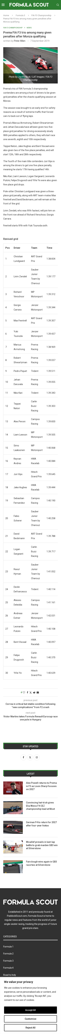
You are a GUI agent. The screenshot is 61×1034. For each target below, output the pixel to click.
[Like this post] (24, 692)
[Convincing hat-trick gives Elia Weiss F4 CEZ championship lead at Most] (13, 807)
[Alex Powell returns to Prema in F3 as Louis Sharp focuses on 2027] (13, 787)
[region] (30, 1005)
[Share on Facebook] (27, 692)
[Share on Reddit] (34, 692)
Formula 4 (8, 967)
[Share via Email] (38, 692)
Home (6, 15)
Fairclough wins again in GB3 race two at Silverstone (41, 863)
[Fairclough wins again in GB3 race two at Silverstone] (13, 866)
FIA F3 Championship (41, 15)
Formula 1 (8, 946)
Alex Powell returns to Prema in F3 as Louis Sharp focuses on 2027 (41, 786)
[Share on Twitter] (30, 692)
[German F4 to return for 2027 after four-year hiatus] (13, 827)
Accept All (30, 1010)
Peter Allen (19, 41)
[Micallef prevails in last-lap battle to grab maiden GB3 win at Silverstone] (13, 847)
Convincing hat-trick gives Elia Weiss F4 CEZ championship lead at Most (40, 805)
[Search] (57, 5)
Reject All (30, 1027)
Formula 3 (20, 15)
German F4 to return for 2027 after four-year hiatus (41, 824)
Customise (30, 1019)
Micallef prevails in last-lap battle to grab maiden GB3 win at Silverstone (42, 845)
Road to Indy (9, 975)
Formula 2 (8, 953)
